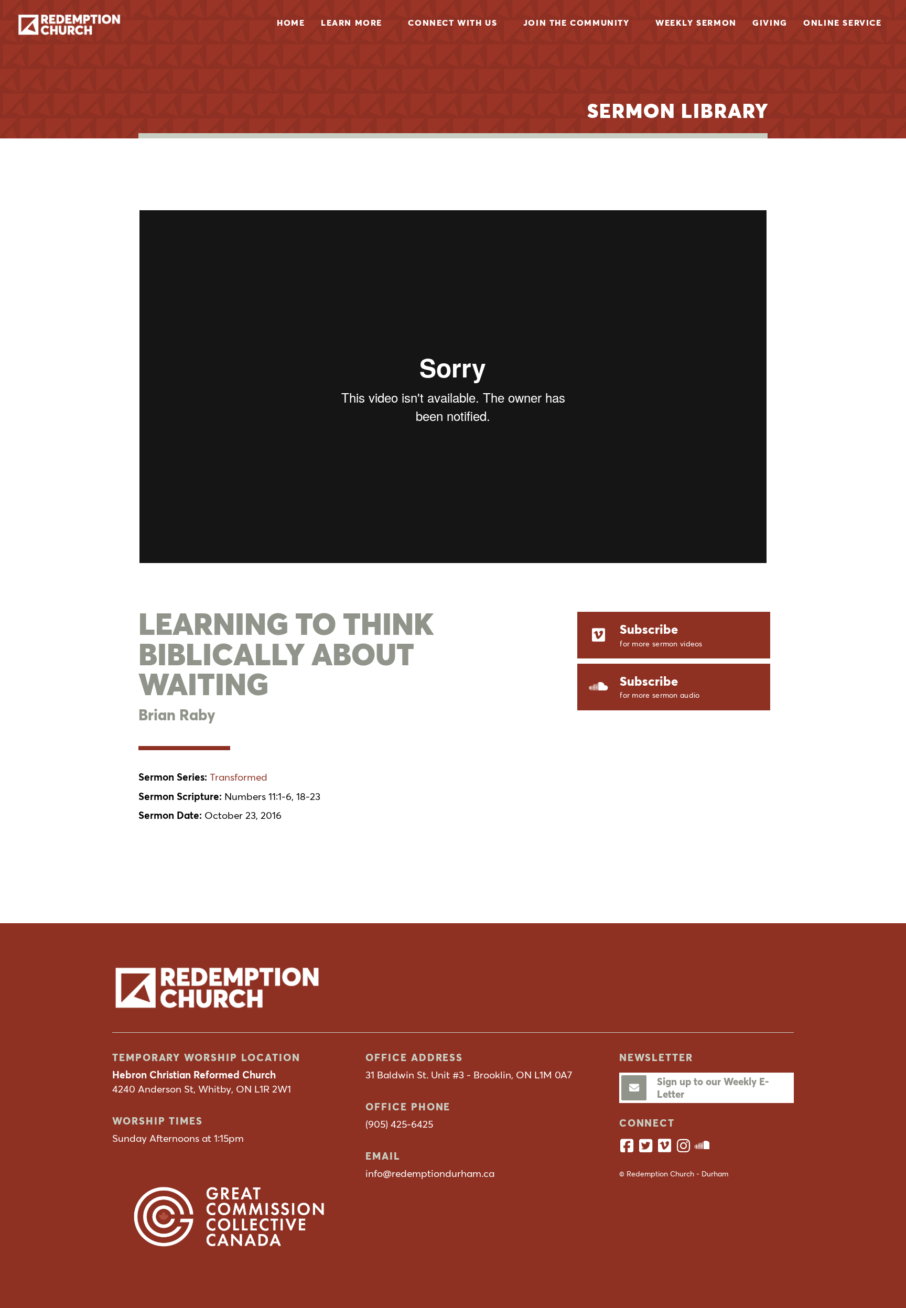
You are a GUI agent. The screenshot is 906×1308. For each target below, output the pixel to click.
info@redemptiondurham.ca (429, 1173)
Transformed (238, 777)
